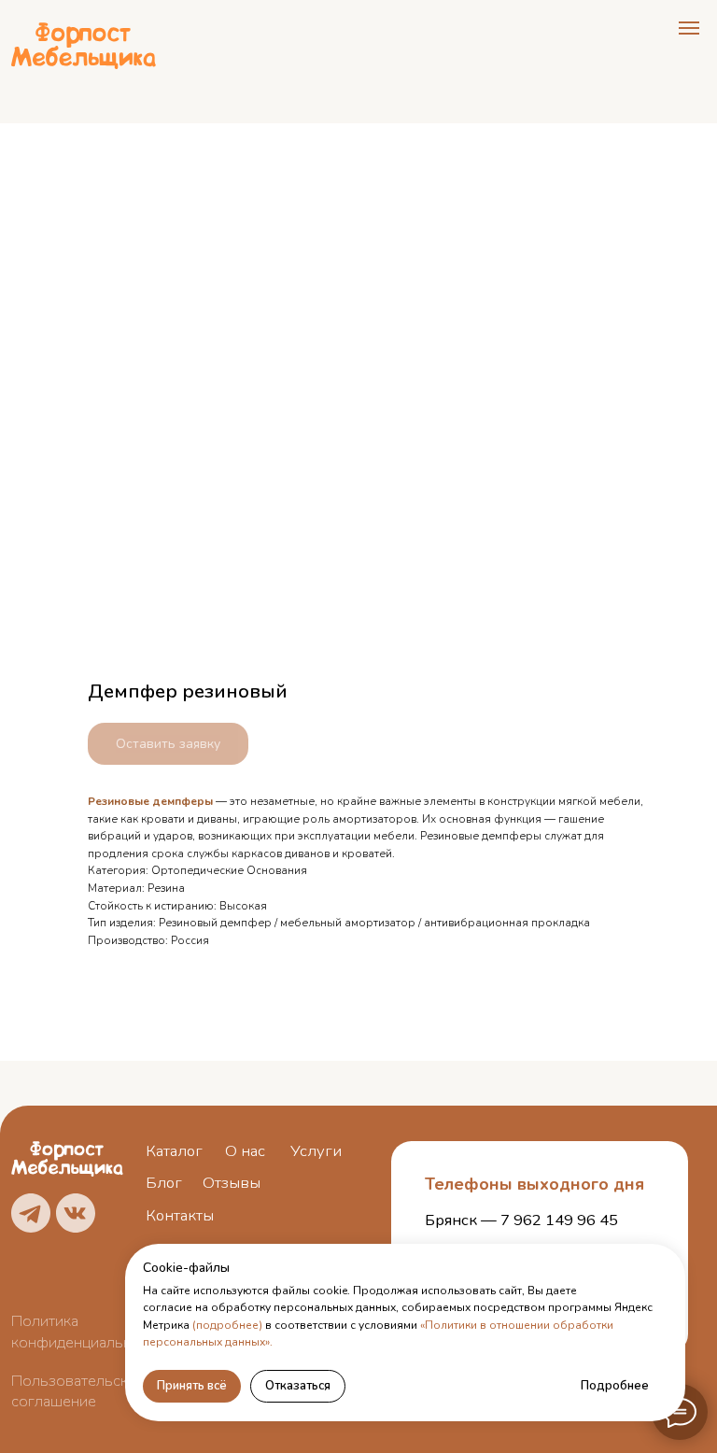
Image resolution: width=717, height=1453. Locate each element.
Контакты (180, 1215)
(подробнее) (227, 1325)
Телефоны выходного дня (534, 1184)
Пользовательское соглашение (78, 1391)
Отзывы (231, 1182)
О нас (245, 1151)
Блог (164, 1182)
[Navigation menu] (689, 28)
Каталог (174, 1151)
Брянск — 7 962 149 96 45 (521, 1220)
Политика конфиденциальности (87, 1331)
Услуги (316, 1151)
